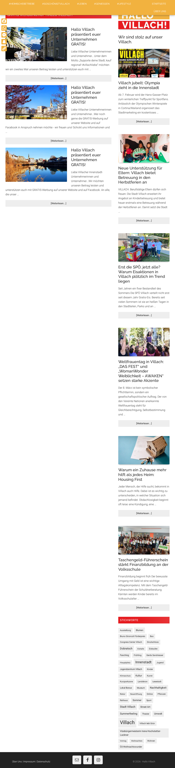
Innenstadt (143, 662)
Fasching (124, 655)
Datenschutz (43, 761)
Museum (141, 688)
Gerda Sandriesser (154, 655)
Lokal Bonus (126, 688)
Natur (122, 694)
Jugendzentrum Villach (131, 669)
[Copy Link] (4, 48)
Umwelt (158, 713)
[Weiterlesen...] (65, 79)
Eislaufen (153, 649)
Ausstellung (125, 630)
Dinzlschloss (153, 642)
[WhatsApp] (4, 28)
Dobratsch (126, 648)
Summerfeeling (128, 713)
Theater (145, 714)
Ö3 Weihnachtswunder (131, 746)
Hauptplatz (125, 662)
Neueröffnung (136, 694)
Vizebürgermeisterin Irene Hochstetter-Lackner (140, 733)
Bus (151, 636)
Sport (148, 700)
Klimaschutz (125, 676)
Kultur (139, 675)
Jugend (160, 662)
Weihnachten (136, 741)
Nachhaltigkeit (158, 687)
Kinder (150, 669)
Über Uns (17, 761)
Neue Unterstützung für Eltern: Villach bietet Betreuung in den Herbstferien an (140, 175)
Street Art (145, 706)
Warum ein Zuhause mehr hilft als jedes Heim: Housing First (142, 474)
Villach (127, 722)
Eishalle (140, 649)
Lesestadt (156, 681)
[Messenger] (4, 34)
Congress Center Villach (131, 642)
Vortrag (123, 741)
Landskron (142, 681)
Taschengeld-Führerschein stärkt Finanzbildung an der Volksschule (143, 565)
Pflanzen (162, 694)
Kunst (149, 676)
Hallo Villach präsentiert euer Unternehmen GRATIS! (85, 36)
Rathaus (124, 700)
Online (150, 694)
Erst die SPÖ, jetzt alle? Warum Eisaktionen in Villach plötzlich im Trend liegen (141, 274)
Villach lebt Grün (147, 723)
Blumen (139, 630)
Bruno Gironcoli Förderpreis (132, 636)
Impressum (29, 761)
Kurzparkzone (126, 681)
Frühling (138, 655)
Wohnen (151, 741)
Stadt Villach (127, 706)
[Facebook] (4, 21)
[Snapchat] (4, 41)
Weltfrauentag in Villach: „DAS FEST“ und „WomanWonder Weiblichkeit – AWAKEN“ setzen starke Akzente (141, 371)
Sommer (137, 700)
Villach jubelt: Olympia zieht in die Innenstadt (139, 85)
